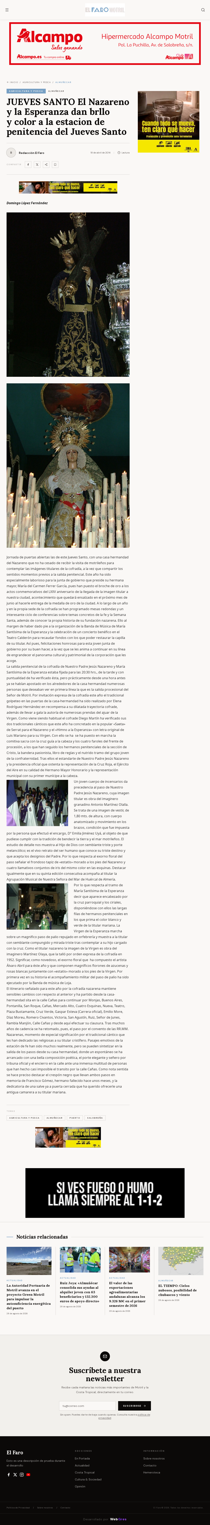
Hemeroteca (151, 1472)
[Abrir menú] (7, 10)
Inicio (14, 82)
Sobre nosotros (154, 1458)
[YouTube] (28, 1475)
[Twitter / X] (37, 164)
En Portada (82, 1458)
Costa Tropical (85, 1472)
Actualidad (82, 1465)
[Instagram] (22, 1475)
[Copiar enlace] (55, 164)
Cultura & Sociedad (88, 1479)
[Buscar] (203, 10)
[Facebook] (28, 164)
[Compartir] (46, 164)
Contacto (149, 1465)
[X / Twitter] (15, 1475)
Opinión (80, 1486)
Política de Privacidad (18, 1507)
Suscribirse (132, 1405)
